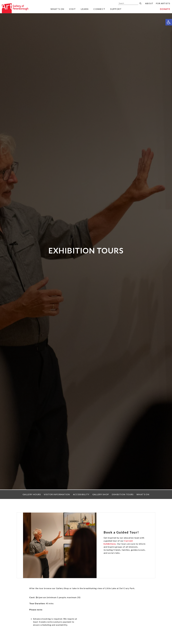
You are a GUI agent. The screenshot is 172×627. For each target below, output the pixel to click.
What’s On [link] (57, 9)
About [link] (149, 3)
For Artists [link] (163, 3)
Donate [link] (165, 9)
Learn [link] (85, 9)
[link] (168, 22)
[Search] (140, 3)
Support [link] (116, 9)
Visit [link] (72, 9)
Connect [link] (99, 9)
